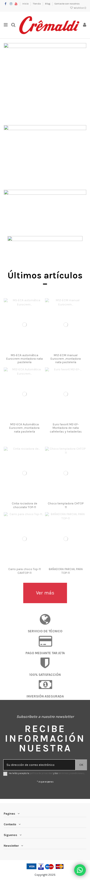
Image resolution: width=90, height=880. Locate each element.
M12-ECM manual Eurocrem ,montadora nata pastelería (65, 358)
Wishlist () (79, 7)
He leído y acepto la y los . (46, 773)
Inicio (25, 3)
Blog (48, 3)
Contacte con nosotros (67, 3)
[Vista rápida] (30, 350)
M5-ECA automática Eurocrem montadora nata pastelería (24, 358)
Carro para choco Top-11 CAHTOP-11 (24, 570)
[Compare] (25, 350)
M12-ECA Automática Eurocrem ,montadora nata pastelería (24, 428)
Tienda (37, 3)
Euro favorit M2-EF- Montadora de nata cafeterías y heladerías (66, 428)
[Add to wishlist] (19, 350)
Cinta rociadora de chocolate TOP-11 (24, 505)
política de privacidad (41, 773)
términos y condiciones (71, 773)
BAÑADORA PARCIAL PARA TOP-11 (66, 570)
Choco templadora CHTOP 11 (66, 505)
